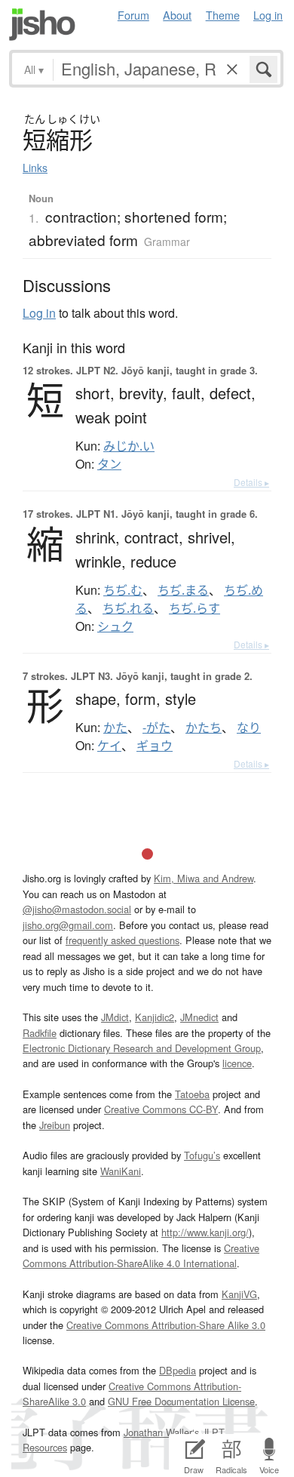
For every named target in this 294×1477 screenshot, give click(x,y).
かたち (203, 727)
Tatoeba (192, 1094)
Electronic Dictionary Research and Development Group (142, 1048)
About (177, 15)
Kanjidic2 (154, 1017)
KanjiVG (239, 1294)
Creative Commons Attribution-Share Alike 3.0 (165, 1325)
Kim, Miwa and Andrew (203, 878)
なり (249, 727)
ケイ (109, 745)
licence (237, 1063)
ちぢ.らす (194, 608)
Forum (133, 15)
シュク (115, 626)
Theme (223, 15)
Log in (268, 15)
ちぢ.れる (128, 608)
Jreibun (54, 1125)
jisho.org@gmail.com (68, 925)
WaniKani (120, 1171)
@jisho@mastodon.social (77, 909)
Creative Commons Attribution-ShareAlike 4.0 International (141, 1255)
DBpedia (177, 1370)
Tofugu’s (202, 1155)
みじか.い (129, 446)
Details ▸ (251, 481)
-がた (156, 727)
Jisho (42, 24)
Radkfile (40, 1033)
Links (35, 167)
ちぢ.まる (183, 590)
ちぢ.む (122, 590)
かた (115, 727)
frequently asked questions (122, 940)
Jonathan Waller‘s (161, 1432)
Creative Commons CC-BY (161, 1109)
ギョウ (154, 745)
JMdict (115, 1017)
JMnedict (199, 1017)
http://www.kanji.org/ (205, 1232)
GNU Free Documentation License (181, 1401)
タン (109, 464)
